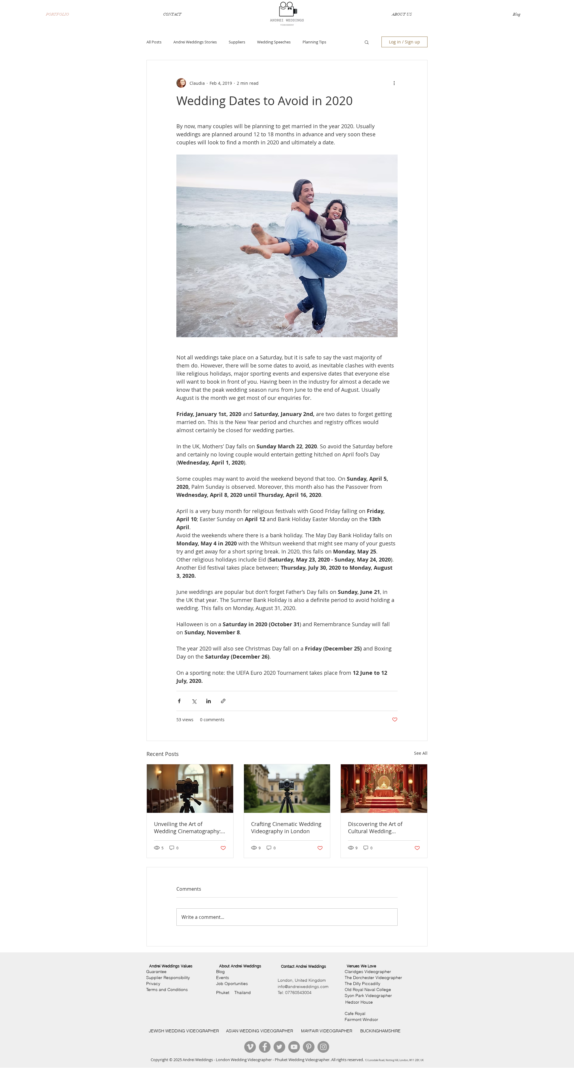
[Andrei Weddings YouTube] (294, 1047)
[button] (367, 42)
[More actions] (394, 83)
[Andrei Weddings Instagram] (323, 1047)
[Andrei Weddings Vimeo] (250, 1047)
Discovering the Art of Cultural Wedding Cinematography (375, 827)
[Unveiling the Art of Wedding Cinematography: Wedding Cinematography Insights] (190, 788)
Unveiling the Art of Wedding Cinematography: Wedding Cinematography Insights (187, 827)
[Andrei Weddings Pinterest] (309, 1047)
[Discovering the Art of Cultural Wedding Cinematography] (384, 788)
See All (421, 753)
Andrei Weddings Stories (195, 42)
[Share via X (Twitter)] (194, 701)
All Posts (153, 42)
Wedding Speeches (274, 42)
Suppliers (237, 42)
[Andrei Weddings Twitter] (279, 1047)
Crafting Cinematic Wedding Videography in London (286, 827)
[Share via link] (223, 701)
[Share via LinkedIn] (208, 701)
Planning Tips (314, 42)
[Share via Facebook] (179, 701)
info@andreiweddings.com (303, 986)
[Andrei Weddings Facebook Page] (265, 1047)
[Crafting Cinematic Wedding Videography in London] (287, 788)
